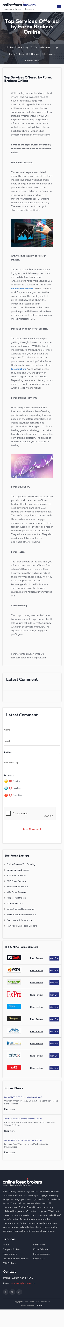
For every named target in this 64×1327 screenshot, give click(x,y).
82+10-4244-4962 (22, 1277)
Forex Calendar (41, 1249)
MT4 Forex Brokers (16, 892)
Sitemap (40, 1305)
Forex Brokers (16, 54)
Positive (17, 788)
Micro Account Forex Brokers (21, 914)
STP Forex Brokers (16, 881)
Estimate (9, 775)
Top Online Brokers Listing (44, 47)
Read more (9, 1109)
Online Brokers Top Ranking (21, 864)
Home (6, 1244)
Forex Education (41, 1253)
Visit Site (54, 958)
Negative (17, 795)
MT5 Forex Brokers (16, 897)
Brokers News (32, 60)
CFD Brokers (32, 54)
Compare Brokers (11, 1249)
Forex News (39, 1244)
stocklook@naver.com (23, 1283)
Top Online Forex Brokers (16, 1258)
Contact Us (39, 1258)
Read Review (36, 958)
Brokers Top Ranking (17, 47)
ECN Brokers (48, 54)
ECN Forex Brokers (16, 875)
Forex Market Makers (17, 886)
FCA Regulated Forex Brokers (22, 925)
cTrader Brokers (15, 903)
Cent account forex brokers (20, 920)
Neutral (16, 781)
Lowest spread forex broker (21, 908)
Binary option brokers (18, 869)
